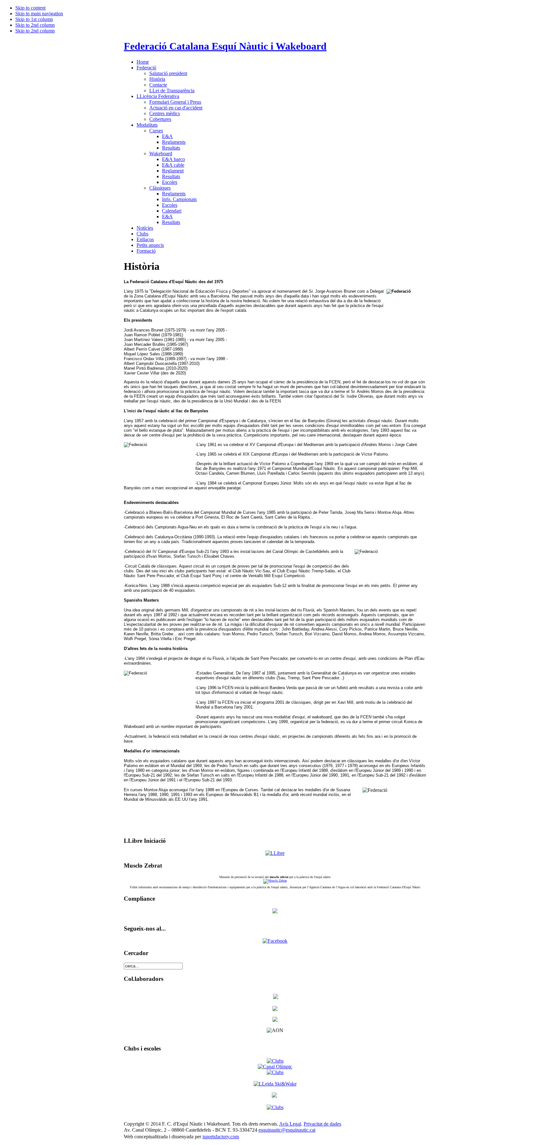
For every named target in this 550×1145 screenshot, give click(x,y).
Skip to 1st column (34, 19)
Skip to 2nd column (35, 25)
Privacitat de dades (322, 1124)
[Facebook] (275, 941)
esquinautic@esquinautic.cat (286, 1130)
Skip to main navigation (39, 13)
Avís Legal (290, 1124)
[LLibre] (275, 853)
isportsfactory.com (220, 1136)
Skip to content (30, 7)
